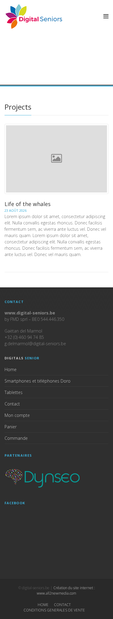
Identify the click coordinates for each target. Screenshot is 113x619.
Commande (16, 438)
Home (11, 369)
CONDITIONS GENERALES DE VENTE (54, 610)
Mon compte (17, 415)
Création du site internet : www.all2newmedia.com (66, 590)
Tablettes (14, 392)
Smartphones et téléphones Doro (38, 381)
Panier (11, 427)
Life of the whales (28, 204)
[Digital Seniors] (35, 16)
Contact (12, 404)
